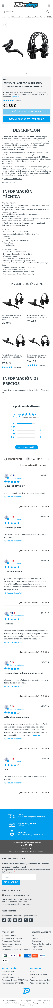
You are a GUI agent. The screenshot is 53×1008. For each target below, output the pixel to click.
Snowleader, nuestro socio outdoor (16, 949)
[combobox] (33, 465)
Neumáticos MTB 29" (10, 977)
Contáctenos (37, 949)
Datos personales (39, 1003)
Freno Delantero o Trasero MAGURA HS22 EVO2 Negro (37, 316)
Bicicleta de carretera (38, 974)
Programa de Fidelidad (11, 941)
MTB (32, 971)
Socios (22, 1005)
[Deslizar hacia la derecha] (32, 73)
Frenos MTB (7, 974)
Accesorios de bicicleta (39, 983)
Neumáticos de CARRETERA (13, 983)
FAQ (33, 935)
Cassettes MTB (8, 971)
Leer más (15, 97)
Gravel (32, 977)
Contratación (7, 947)
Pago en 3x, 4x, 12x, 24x (41, 944)
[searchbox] (15, 459)
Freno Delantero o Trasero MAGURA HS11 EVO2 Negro (37, 356)
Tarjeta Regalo (38, 947)
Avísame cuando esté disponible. (26, 119)
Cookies (30, 1005)
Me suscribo (11, 882)
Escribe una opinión (26, 447)
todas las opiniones (19, 851)
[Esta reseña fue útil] (42, 506)
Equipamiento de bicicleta (40, 980)
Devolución (36, 941)
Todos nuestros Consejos (12, 938)
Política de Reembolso (22, 1003)
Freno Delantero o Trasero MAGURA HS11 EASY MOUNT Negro (12, 357)
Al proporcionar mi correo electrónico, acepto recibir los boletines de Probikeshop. (26, 871)
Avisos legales (25, 1001)
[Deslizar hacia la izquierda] (21, 73)
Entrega (35, 938)
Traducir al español (14, 497)
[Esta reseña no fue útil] (46, 506)
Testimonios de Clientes (11, 944)
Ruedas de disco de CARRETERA (15, 980)
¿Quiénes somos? (9, 935)
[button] (3, 5)
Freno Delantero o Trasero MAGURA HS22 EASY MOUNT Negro (12, 317)
